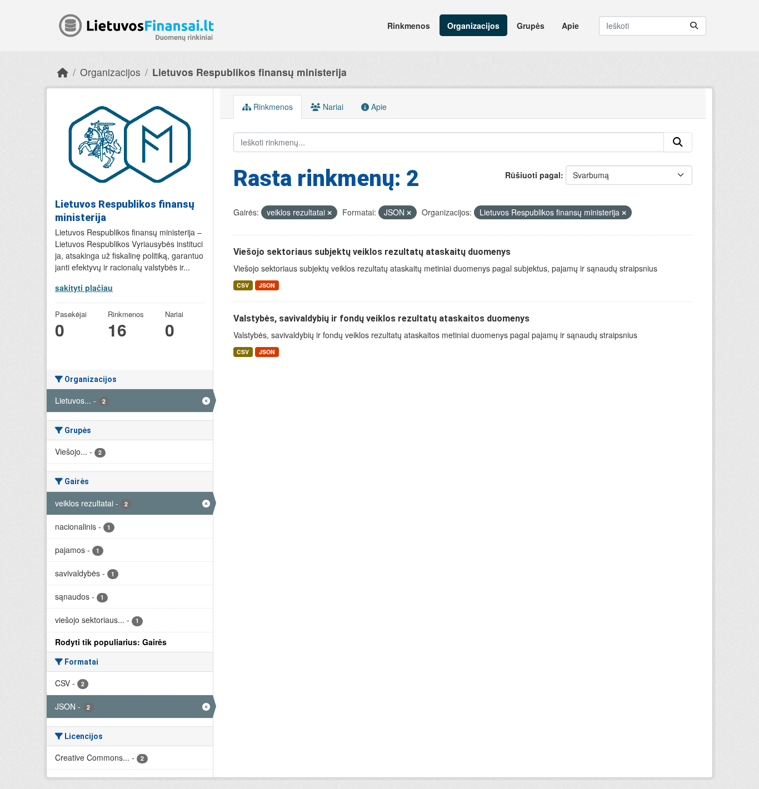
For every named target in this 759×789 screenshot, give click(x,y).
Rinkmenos (408, 25)
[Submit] (694, 26)
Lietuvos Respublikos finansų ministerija (249, 72)
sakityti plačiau (84, 287)
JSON (267, 285)
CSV (243, 285)
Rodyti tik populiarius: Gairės (111, 641)
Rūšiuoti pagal (533, 174)
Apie (570, 25)
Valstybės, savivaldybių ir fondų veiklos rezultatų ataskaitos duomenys (381, 318)
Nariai (332, 106)
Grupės (531, 25)
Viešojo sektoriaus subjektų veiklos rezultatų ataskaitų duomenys (372, 252)
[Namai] (62, 72)
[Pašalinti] (329, 212)
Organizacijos (473, 25)
